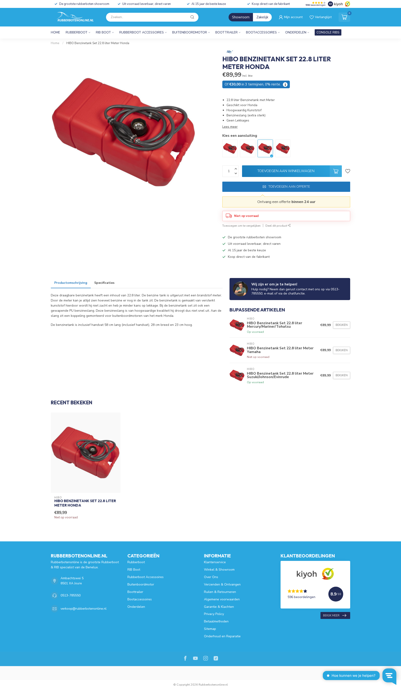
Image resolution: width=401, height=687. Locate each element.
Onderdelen (295, 32)
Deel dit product (276, 226)
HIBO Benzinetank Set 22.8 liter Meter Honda (97, 43)
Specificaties (104, 283)
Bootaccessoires (261, 32)
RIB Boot (103, 32)
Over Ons (211, 577)
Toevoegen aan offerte (289, 186)
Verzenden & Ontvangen (222, 584)
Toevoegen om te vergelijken (241, 226)
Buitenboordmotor (189, 32)
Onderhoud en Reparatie (222, 636)
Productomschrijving (70, 283)
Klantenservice (215, 562)
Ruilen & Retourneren (220, 592)
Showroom (240, 17)
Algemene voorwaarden (222, 599)
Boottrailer (226, 32)
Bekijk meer (331, 615)
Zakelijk (262, 17)
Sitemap (210, 629)
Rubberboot (76, 32)
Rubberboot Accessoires (141, 32)
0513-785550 (71, 595)
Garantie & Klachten (219, 607)
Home (55, 32)
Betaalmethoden (216, 621)
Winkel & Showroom (219, 569)
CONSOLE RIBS (328, 32)
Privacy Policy (214, 614)
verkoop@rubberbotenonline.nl (84, 608)
